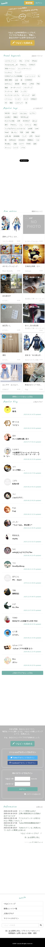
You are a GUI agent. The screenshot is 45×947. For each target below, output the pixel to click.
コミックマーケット (24, 68)
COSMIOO (28, 80)
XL (39, 76)
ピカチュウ (19, 103)
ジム (20, 125)
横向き (24, 84)
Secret (37, 136)
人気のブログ (9, 913)
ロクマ (21, 144)
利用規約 (12, 933)
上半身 (31, 84)
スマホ (27, 61)
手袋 (38, 84)
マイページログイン (11, 918)
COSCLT (32, 65)
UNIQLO (33, 99)
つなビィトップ (9, 904)
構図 (11, 103)
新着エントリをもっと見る (22, 397)
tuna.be (22, 898)
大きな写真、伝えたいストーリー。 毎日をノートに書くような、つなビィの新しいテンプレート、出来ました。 (22, 731)
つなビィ (24, 43)
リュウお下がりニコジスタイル (15, 128)
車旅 (33, 132)
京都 (27, 132)
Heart (7, 132)
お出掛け (8, 117)
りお (37, 140)
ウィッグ (18, 72)
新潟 (16, 91)
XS (6, 103)
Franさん (23, 65)
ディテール (8, 91)
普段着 (17, 84)
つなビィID (9, 779)
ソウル (23, 147)
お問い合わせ (22, 933)
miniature (22, 140)
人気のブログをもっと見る (22, 673)
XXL (20, 61)
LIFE (30, 136)
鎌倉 (6, 87)
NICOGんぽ (24, 117)
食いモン (14, 132)
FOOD (29, 144)
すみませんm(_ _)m (11, 65)
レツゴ (16, 147)
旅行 (6, 125)
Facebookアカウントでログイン (23, 763)
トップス (24, 91)
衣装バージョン (10, 68)
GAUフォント (38, 842)
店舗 (15, 144)
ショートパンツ (30, 76)
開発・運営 (32, 933)
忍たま (35, 121)
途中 (33, 95)
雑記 (35, 125)
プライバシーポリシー (30, 931)
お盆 (16, 80)
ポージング (25, 95)
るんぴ (14, 113)
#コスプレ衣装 (9, 121)
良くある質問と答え (32, 837)
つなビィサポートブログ (29, 833)
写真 (21, 132)
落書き (16, 117)
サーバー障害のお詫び (27, 811)
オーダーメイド (16, 87)
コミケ (26, 99)
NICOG (7, 113)
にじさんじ (8, 72)
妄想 (34, 144)
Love (36, 128)
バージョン (8, 99)
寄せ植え (8, 144)
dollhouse (12, 140)
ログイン (39, 3)
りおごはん (23, 113)
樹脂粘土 (30, 140)
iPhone (34, 61)
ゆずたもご (8, 84)
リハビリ (18, 99)
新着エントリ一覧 (10, 909)
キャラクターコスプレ (12, 95)
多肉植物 (16, 136)
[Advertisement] (22, 186)
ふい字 (31, 842)
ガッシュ (8, 147)
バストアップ (28, 87)
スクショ (28, 125)
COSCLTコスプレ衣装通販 (13, 76)
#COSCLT (26, 121)
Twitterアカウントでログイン (23, 758)
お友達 (30, 128)
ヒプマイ (33, 113)
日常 (18, 121)
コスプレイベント (10, 61)
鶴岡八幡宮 (8, 80)
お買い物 (8, 136)
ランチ (24, 136)
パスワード (9, 784)
